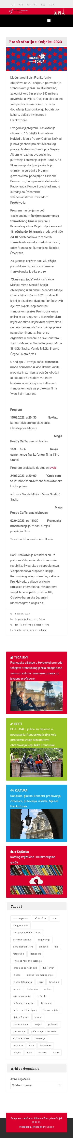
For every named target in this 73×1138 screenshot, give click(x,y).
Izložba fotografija (22, 982)
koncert (33, 630)
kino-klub (54, 982)
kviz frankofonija (22, 996)
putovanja (40, 1038)
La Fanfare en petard (24, 1003)
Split (36, 5)
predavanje (19, 1031)
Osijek (56, 5)
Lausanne (46, 1003)
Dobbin (50, 1127)
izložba (16, 975)
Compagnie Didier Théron (27, 932)
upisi (29, 1052)
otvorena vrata (20, 1024)
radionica (18, 1045)
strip (31, 1045)
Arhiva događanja (20, 1079)
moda (38, 1017)
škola (56, 1052)
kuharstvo (32, 989)
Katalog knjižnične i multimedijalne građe (32, 857)
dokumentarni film (23, 946)
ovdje (53, 468)
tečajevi (17, 1052)
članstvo (43, 1052)
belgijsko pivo (20, 925)
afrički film (40, 918)
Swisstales (45, 1045)
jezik (25, 630)
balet (54, 918)
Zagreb (26, 5)
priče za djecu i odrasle (43, 1031)
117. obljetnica (21, 918)
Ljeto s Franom (21, 1017)
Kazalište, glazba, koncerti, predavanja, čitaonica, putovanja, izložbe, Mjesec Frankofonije (35, 798)
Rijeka (45, 5)
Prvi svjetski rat (21, 1038)
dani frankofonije (23, 625)
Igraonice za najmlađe (25, 968)
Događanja (20, 619)
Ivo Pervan (48, 968)
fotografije (18, 954)
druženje (39, 625)
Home (14, 5)
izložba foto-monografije (40, 975)
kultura (42, 630)
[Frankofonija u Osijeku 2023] (36, 59)
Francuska (15, 630)
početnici (53, 1024)
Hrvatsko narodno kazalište (27, 961)
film (47, 625)
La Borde (41, 996)
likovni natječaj (51, 1010)
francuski (32, 619)
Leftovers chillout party (25, 1010)
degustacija (44, 939)
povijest (38, 1024)
